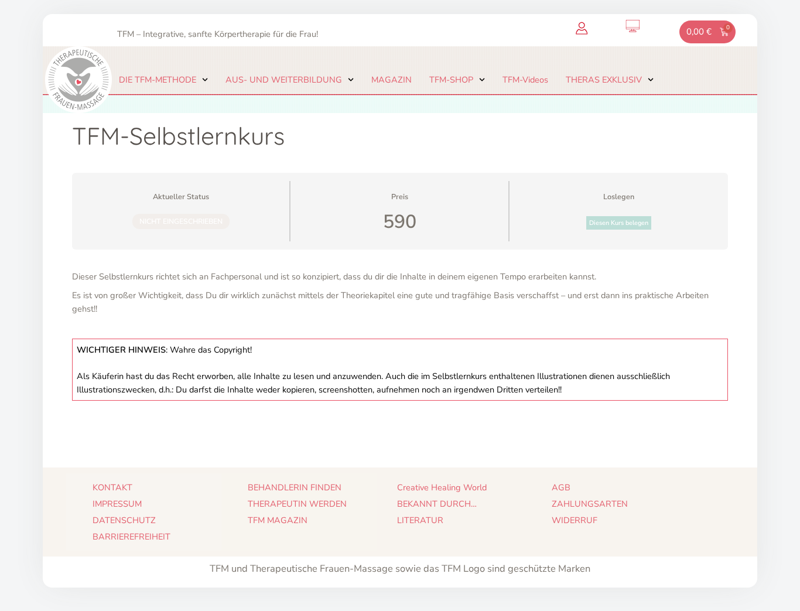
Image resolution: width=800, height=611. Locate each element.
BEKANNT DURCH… (437, 504)
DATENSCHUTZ (124, 520)
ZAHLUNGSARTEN (590, 504)
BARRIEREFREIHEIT (131, 536)
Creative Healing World (442, 487)
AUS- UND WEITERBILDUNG (283, 80)
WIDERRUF (574, 520)
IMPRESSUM (117, 504)
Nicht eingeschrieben (181, 221)
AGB (561, 487)
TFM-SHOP (451, 80)
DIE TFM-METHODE (157, 80)
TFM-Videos (525, 80)
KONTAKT (112, 487)
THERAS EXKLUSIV (604, 80)
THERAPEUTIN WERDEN (297, 504)
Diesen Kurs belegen (618, 223)
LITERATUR (420, 520)
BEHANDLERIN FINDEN (294, 487)
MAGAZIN (391, 80)
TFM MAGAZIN (277, 520)
